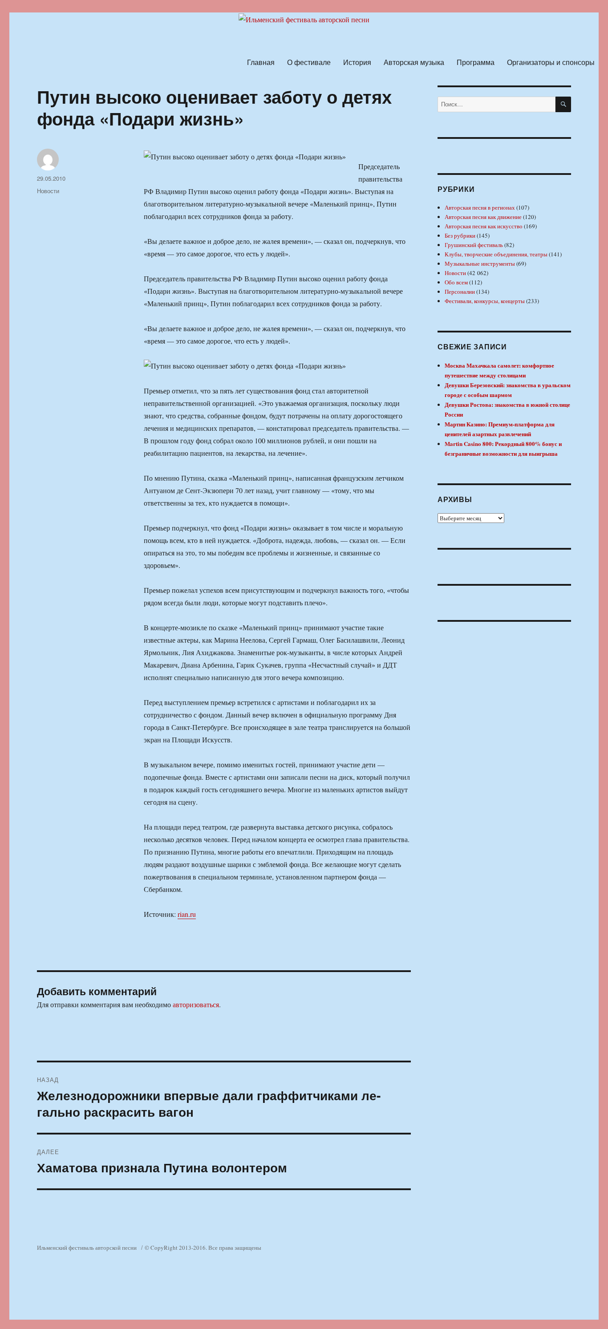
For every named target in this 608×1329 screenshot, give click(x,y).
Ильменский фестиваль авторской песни (87, 1248)
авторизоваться (196, 1004)
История (357, 62)
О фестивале (309, 62)
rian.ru (187, 914)
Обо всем (456, 282)
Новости (48, 190)
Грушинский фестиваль (474, 245)
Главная (261, 62)
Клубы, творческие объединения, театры (496, 254)
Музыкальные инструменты (480, 263)
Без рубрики (460, 235)
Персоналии (460, 292)
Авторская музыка (414, 62)
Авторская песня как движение (483, 217)
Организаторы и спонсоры (551, 62)
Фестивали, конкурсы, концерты (485, 301)
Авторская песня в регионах (480, 207)
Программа (476, 62)
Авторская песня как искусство (484, 226)
